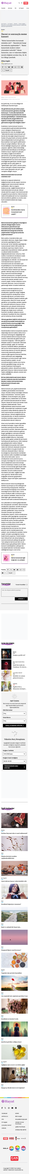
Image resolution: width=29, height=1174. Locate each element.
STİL (3, 1119)
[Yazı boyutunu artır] (2, 70)
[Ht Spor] (17, 1138)
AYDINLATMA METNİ (20, 1130)
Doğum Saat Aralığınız (10, 758)
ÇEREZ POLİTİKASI (20, 1127)
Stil (15, 8)
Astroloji (10, 8)
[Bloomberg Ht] (23, 1138)
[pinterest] (16, 1108)
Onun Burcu (6, 717)
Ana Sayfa (3, 23)
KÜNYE (17, 1113)
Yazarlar (3, 8)
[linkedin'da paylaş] (12, 67)
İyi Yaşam (21, 8)
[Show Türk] (17, 1148)
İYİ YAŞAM (4, 1122)
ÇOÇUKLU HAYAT (6, 1125)
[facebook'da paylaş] (2, 67)
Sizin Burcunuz (7, 710)
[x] (5, 1108)
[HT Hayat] (14, 1102)
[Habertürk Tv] (11, 1138)
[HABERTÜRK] (25, 3)
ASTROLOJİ (5, 1116)
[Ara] (19, 3)
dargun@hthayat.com (7, 63)
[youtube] (12, 1108)
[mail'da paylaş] (18, 67)
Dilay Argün (5, 61)
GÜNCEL (4, 1128)
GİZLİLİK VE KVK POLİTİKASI (19, 1123)
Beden (15, 23)
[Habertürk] (5, 1138)
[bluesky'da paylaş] (9, 67)
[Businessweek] (5, 1148)
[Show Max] (23, 1148)
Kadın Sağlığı (22, 23)
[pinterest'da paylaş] (22, 67)
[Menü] (22, 3)
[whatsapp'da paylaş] (15, 67)
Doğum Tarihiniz (8, 750)
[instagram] (9, 1108)
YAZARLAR (4, 1113)
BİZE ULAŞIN (18, 1116)
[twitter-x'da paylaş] (6, 67)
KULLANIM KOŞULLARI (21, 1119)
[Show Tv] (11, 1148)
